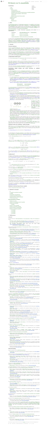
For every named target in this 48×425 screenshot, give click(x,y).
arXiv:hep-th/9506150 (31, 233)
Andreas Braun (12, 285)
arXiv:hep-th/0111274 (29, 297)
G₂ (10, 191)
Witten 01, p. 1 (13, 94)
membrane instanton (17, 66)
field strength (21, 51)
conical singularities (13, 87)
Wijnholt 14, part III (27, 79)
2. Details (11, 8)
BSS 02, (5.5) (29, 150)
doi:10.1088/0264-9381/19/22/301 (25, 243)
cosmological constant (15, 295)
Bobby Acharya (12, 237)
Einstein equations (20, 48)
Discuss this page (37, 1)
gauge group (34, 71)
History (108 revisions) (25, 423)
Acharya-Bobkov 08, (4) (12, 64)
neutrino (11, 417)
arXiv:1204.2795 (12, 357)
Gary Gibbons (17, 269)
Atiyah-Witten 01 (16, 262)
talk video (34, 396)
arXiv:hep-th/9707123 (18, 268)
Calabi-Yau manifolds (33, 27)
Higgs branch (12, 99)
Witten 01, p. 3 (34, 81)
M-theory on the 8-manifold (35, 175)
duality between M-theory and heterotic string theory (26, 289)
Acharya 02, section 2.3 (26, 73)
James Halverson (18, 281)
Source (33, 423)
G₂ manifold (12, 192)
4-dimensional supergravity (35, 25)
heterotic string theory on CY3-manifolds (26, 36)
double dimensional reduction (22, 111)
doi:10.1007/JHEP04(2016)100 (15, 280)
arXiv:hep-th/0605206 (13, 383)
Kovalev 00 (10, 394)
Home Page (26, 1)
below (37, 50)
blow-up (34, 100)
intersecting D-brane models (16, 187)
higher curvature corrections (18, 406)
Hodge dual (19, 133)
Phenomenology (14, 20)
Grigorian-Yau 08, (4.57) (35, 63)
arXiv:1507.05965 (36, 279)
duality (12, 95)
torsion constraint (17, 53)
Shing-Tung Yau (17, 325)
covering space (13, 171)
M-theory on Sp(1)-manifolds (14, 205)
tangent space (21, 52)
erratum (22, 224)
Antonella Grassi (12, 281)
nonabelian (12, 78)
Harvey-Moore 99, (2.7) (17, 63)
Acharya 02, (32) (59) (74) (26, 63)
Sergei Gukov (12, 246)
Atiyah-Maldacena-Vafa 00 (12, 184)
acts (22, 164)
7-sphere (23, 225)
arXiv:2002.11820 (30, 416)
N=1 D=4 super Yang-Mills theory (21, 71)
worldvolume (28, 122)
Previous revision (14, 423)
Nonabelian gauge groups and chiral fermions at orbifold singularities (23, 12)
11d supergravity (28, 48)
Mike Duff (11, 222)
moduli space (31, 98)
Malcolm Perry (29, 415)
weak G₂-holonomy (14, 151)
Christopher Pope (22, 222)
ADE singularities (11, 88)
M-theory (35, 26)
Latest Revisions (32, 1)
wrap (16, 110)
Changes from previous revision (19, 423)
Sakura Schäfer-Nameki (19, 333)
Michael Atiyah (12, 244)
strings (11, 112)
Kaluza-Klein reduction (13, 24)
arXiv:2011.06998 (28, 264)
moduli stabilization (13, 366)
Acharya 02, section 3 (31, 78)
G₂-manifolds (34, 235)
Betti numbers (16, 73)
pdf (31, 243)
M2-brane (27, 118)
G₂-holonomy (37, 218)
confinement (24, 155)
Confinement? (13, 14)
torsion (38, 51)
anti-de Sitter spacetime (17, 403)
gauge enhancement (20, 85)
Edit (8, 423)
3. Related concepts (13, 17)
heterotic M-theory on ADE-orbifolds (16, 207)
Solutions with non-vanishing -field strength (19, 13)
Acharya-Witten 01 (16, 82)
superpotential (31, 318)
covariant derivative (28, 51)
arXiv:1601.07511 (14, 361)
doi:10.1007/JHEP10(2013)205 (32, 283)
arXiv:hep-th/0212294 (32, 365)
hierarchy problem (25, 367)
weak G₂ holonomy (36, 294)
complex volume (28, 66)
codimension (27, 88)
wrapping (30, 118)
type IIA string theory (27, 92)
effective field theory (33, 121)
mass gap (16, 177)
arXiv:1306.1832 (24, 283)
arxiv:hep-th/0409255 (25, 400)
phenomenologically (20, 38)
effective (26, 25)
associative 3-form (26, 133)
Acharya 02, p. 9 (33, 49)
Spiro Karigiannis (13, 341)
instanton (21, 318)
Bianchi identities (23, 54)
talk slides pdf (23, 343)
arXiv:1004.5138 (33, 385)
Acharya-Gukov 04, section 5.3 (29, 157)
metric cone (19, 165)
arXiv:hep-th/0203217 (13, 326)
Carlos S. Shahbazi (20, 329)
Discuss (10, 423)
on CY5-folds (13, 213)
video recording (20, 361)
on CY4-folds (13, 212)
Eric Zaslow (23, 325)
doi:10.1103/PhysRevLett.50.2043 (15, 224)
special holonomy (32, 39)
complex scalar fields (17, 72)
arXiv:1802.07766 (36, 284)
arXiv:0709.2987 (17, 343)
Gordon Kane (12, 351)
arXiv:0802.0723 (12, 338)
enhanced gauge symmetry (24, 77)
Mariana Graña (13, 329)
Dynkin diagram (35, 104)
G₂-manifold (13, 47)
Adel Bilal (11, 296)
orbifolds (9, 236)
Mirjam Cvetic (12, 269)
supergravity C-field (23, 49)
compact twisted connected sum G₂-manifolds (32, 393)
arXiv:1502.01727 (13, 392)
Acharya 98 (16, 78)
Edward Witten (12, 229)
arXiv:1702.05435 (29, 396)
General (12, 19)
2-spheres (38, 102)
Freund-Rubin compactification (15, 194)
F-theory (13, 35)
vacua (36, 98)
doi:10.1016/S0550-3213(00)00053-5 (21, 247)
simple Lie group (36, 105)
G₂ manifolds (31, 24)
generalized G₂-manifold (18, 192)
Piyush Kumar (29, 371)
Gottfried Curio (12, 302)
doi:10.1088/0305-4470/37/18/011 (24, 312)
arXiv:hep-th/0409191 (26, 310)
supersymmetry (33, 32)
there (24, 187)
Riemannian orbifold (24, 39)
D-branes (24, 112)
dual (14, 175)
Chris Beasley (12, 248)
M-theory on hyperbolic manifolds (15, 206)
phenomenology (12, 74)
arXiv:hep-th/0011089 (35, 239)
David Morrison (23, 291)
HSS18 (19, 109)
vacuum (9, 48)
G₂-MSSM (26, 42)
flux (34, 133)
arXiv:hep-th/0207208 (13, 328)
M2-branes (11, 110)
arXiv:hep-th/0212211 (24, 303)
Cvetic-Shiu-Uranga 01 (23, 94)
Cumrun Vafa (23, 244)
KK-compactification (23, 32)
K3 (25, 95)
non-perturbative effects (24, 401)
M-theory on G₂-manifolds (32, 156)
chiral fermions (25, 81)
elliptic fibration (12, 117)
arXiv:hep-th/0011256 (24, 245)
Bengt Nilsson (16, 222)
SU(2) (38, 164)
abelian (30, 71)
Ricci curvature (31, 47)
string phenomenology (12, 28)
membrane (17, 318)
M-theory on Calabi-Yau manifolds (15, 208)
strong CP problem (13, 381)
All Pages (29, 1)
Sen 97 (23, 114)
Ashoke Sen (12, 267)
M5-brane (26, 404)
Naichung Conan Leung (20, 341)
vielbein (14, 52)
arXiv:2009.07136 (13, 288)
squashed (20, 225)
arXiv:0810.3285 (17, 340)
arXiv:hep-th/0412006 (13, 299)
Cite (29, 423)
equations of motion (31, 54)
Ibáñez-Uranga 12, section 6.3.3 (18, 79)
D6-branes (21, 93)
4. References (12, 18)
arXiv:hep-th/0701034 (13, 373)
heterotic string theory (25, 27)
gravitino (19, 26)
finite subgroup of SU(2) (16, 164)
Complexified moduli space (15, 11)
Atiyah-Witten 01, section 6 (15, 157)
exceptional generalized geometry (15, 195)
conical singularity (19, 81)
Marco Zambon (28, 329)
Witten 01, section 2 (32, 87)
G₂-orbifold (16, 39)
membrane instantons (34, 401)
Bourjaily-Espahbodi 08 (32, 82)
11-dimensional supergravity (23, 24)
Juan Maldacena (18, 244)
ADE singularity (14, 77)
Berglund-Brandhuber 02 (24, 82)
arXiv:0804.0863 (17, 376)
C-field (37, 151)
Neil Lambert (25, 271)
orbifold (17, 47)
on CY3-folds (13, 211)
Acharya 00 (20, 78)
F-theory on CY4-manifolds (23, 28)
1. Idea (11, 7)
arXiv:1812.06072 (21, 286)
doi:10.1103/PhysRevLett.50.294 (28, 221)
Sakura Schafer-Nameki (29, 285)
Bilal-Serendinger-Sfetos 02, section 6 (29, 134)
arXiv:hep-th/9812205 (18, 238)
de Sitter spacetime (28, 406)
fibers (33, 158)
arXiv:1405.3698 (31, 330)
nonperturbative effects (32, 366)
